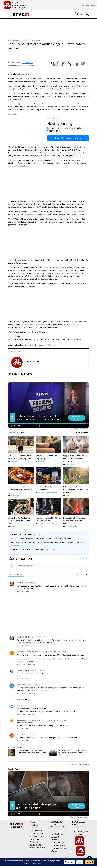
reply (18, 592)
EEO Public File (36, 831)
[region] (48, 661)
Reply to (31, 673)
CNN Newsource (16, 62)
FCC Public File (36, 836)
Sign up (84, 558)
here (53, 549)
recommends (77, 212)
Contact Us (34, 828)
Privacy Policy (35, 839)
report (84, 592)
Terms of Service (36, 842)
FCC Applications (36, 834)
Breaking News (57, 834)
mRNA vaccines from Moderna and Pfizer (59, 267)
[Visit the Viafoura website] (84, 764)
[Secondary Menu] (11, 14)
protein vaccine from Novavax (66, 273)
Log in (79, 558)
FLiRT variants (38, 270)
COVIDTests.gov (81, 86)
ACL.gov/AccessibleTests (18, 166)
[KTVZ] (22, 14)
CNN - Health (29, 345)
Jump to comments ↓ (16, 351)
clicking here (15, 545)
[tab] (16, 575)
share (79, 592)
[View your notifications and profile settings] (86, 574)
